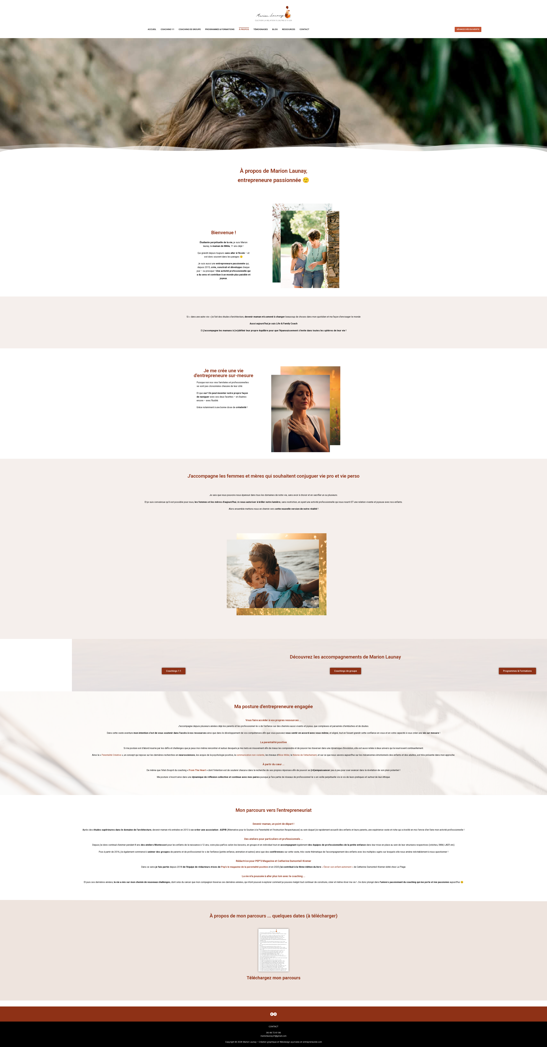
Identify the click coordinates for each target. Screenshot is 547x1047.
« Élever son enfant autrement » (337, 867)
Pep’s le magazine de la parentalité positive (244, 867)
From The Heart (197, 770)
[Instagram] (275, 1014)
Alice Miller (283, 755)
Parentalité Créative (111, 755)
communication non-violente (250, 755)
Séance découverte (468, 29)
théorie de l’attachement (305, 755)
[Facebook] (272, 1014)
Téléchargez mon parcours (273, 977)
